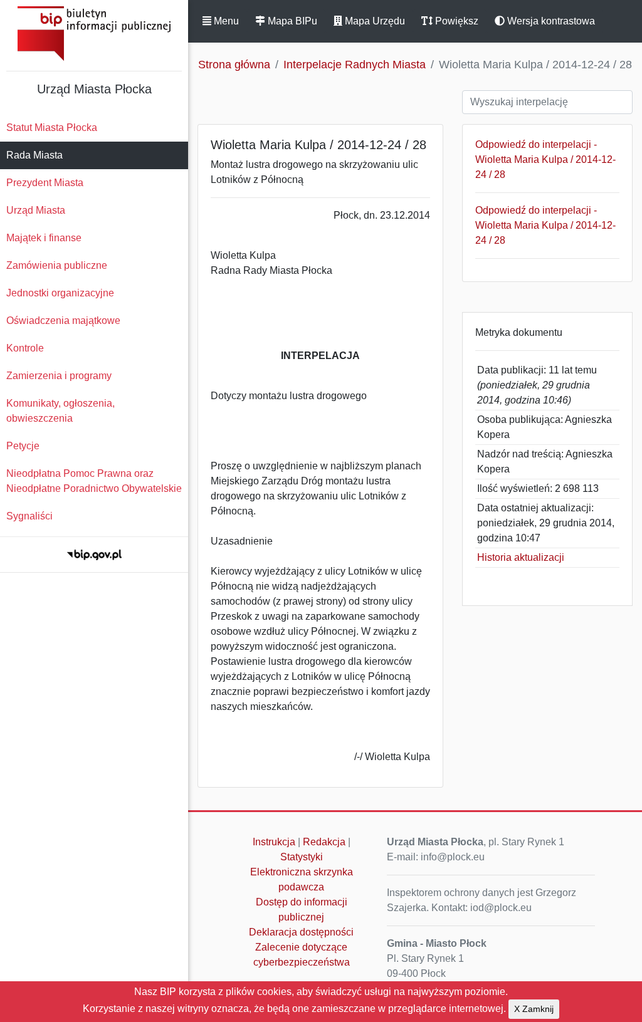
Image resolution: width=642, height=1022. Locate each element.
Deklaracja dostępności (301, 932)
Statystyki (301, 857)
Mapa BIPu (291, 21)
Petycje (22, 446)
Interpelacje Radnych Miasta (354, 64)
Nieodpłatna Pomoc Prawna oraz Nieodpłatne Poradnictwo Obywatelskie (94, 481)
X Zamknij (534, 1009)
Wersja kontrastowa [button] (550, 21)
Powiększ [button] (455, 21)
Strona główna (234, 64)
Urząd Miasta (35, 210)
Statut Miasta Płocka (51, 127)
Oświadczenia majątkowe (63, 320)
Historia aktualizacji (520, 557)
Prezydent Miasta (44, 182)
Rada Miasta (34, 155)
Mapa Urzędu (373, 21)
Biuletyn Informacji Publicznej (94, 33)
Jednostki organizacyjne (60, 293)
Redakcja (324, 842)
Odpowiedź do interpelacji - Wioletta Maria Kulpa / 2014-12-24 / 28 (545, 159)
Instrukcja (274, 842)
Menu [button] (225, 21)
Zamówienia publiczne (56, 265)
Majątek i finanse (44, 237)
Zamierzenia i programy (59, 375)
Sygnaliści (29, 516)
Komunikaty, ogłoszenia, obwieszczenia (60, 411)
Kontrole (25, 348)
